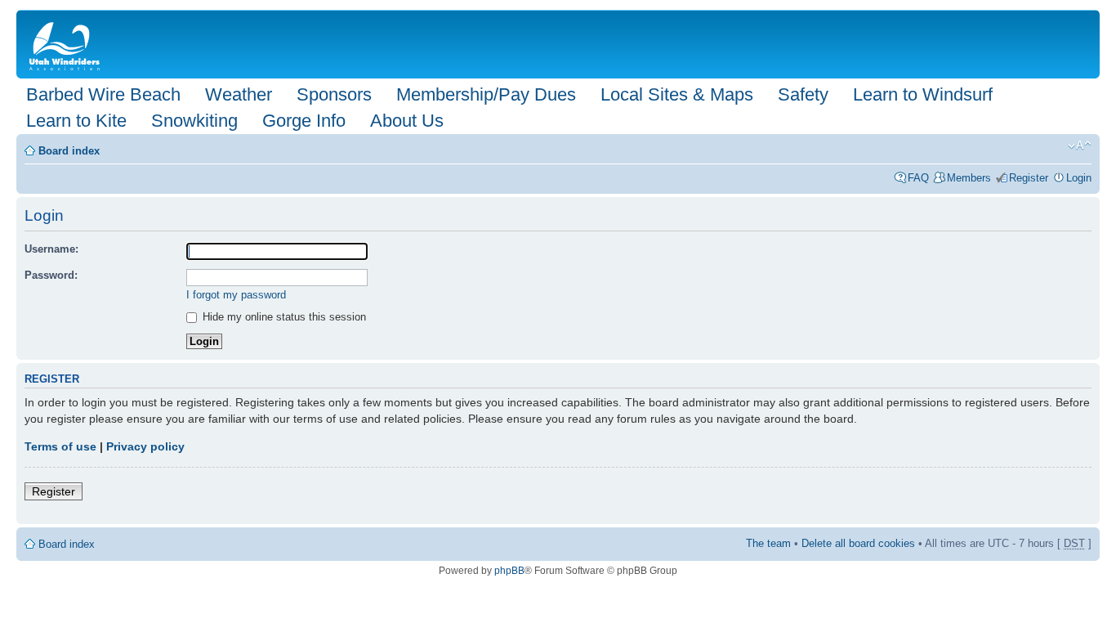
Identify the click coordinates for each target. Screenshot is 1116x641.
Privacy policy (145, 446)
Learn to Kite (76, 120)
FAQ (918, 178)
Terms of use (60, 446)
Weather (238, 94)
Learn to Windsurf (923, 94)
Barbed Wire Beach (103, 94)
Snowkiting (194, 120)
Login (1078, 178)
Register (1028, 178)
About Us (407, 120)
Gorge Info (304, 120)
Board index (69, 151)
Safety (803, 94)
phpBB (509, 570)
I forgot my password (236, 295)
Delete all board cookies (858, 543)
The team (768, 543)
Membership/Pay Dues (486, 94)
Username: (51, 249)
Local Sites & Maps (676, 94)
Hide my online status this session (282, 317)
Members (969, 178)
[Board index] (67, 44)
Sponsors (334, 94)
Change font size (1079, 145)
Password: (51, 275)
